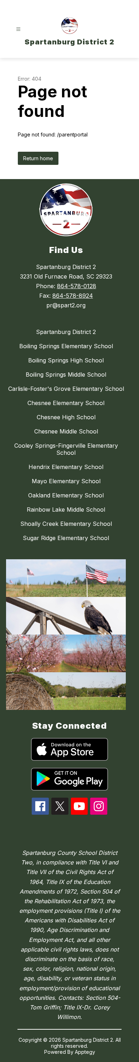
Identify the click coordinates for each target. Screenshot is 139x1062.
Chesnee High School (66, 417)
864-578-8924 (72, 295)
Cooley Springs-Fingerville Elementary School (66, 449)
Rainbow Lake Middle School (66, 509)
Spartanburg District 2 (66, 331)
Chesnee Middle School (66, 431)
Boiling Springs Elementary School (66, 346)
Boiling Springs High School (66, 360)
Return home (38, 158)
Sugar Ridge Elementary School (66, 537)
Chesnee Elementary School (65, 402)
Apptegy (85, 1052)
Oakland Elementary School (66, 495)
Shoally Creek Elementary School (66, 523)
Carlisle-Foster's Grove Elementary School (66, 388)
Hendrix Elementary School (66, 466)
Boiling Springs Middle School (66, 374)
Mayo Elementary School (66, 481)
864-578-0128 (76, 286)
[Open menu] (18, 29)
